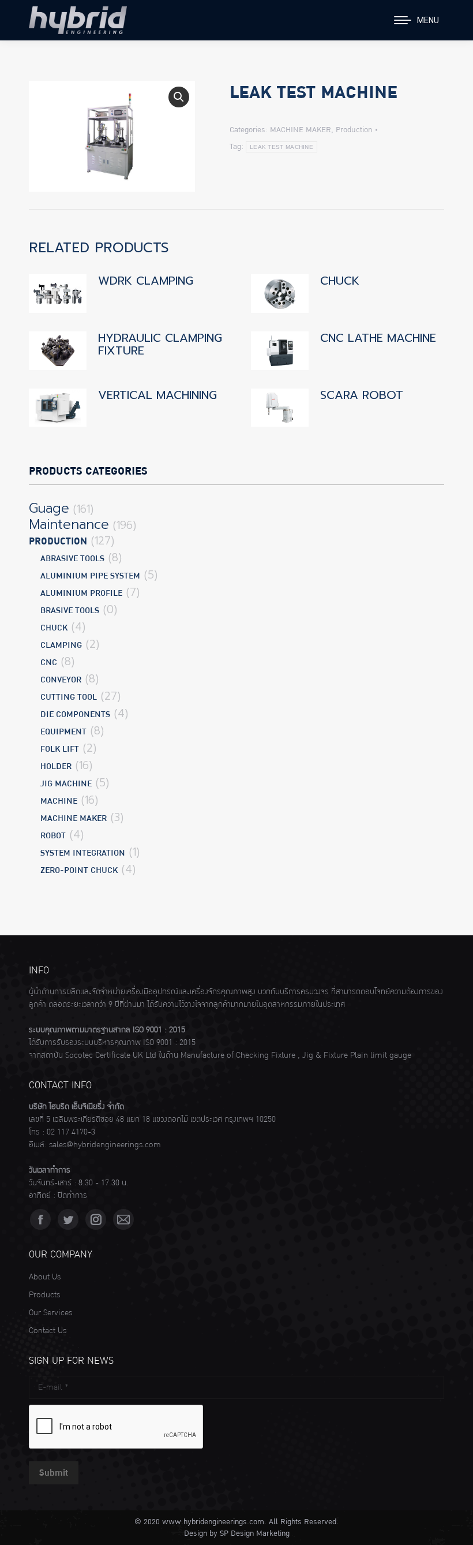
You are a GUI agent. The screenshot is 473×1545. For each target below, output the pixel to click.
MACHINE (58, 801)
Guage (49, 508)
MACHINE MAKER (300, 130)
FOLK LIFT (59, 749)
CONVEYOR (60, 679)
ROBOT (53, 835)
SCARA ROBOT (361, 395)
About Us (45, 1277)
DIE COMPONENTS (75, 714)
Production (354, 130)
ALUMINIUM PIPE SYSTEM (90, 576)
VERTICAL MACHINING (157, 395)
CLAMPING (61, 645)
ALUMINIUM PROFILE (81, 593)
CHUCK (339, 280)
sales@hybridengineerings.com (105, 1145)
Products (44, 1295)
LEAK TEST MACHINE (281, 147)
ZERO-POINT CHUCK (79, 870)
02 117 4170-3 (71, 1132)
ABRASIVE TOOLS (72, 558)
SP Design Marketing (255, 1533)
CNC (48, 662)
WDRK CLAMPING (145, 280)
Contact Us (47, 1330)
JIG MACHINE (66, 783)
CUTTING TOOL (68, 697)
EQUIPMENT (63, 731)
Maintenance (69, 524)
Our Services (50, 1313)
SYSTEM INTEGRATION (82, 853)
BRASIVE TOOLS (69, 610)
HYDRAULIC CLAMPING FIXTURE (160, 344)
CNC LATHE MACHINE (378, 337)
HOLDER (56, 766)
